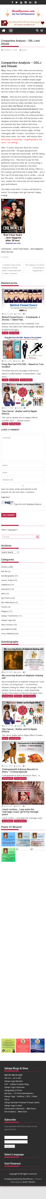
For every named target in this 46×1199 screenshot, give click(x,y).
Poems (4, 607)
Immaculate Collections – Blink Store (20, 1108)
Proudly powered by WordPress (18, 1179)
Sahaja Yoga (6, 620)
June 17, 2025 (8, 408)
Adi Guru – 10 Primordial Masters (18, 1093)
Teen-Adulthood (26, 380)
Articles (6, 257)
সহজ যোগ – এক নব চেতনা (12, 1078)
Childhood (5, 584)
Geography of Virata (13, 1090)
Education (5, 589)
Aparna (24, 50)
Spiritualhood (7, 629)
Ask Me (4, 571)
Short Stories (14, 333)
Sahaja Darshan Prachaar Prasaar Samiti (21, 1102)
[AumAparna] (3, 30)
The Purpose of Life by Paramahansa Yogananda (34, 268)
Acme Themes (28, 1182)
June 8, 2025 (8, 806)
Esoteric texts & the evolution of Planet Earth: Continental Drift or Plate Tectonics (11, 269)
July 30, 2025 (8, 672)
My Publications (8, 602)
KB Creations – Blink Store (15, 1111)
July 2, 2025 (7, 361)
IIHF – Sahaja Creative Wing (16, 1084)
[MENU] (11, 30)
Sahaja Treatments (9, 615)
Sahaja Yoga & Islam (13, 1105)
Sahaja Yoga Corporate (14, 1087)
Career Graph (7, 580)
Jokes (3, 593)
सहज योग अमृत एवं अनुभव (13, 1075)
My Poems (6, 598)
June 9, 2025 (8, 766)
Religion (4, 611)
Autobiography (15, 424)
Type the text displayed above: (28, 504)
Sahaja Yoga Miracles (13, 1081)
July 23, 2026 (8, 314)
